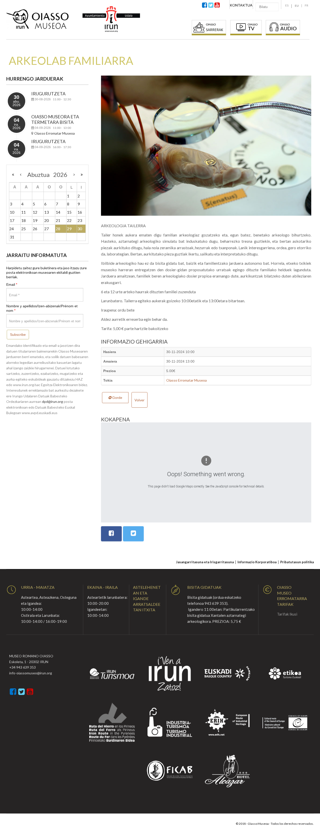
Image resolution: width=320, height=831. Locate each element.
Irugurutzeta (48, 93)
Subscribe (18, 335)
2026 (60, 174)
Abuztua (40, 174)
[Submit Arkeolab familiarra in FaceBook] (111, 533)
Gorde (116, 398)
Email (12, 284)
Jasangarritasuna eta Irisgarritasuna (205, 562)
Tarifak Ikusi (287, 614)
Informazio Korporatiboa (257, 562)
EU (297, 6)
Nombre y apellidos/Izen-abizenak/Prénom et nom (42, 308)
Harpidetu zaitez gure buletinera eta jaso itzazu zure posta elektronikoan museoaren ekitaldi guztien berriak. (46, 272)
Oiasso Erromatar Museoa (186, 380)
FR (306, 5)
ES (286, 5)
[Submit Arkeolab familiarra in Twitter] (133, 533)
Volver (139, 400)
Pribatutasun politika (297, 562)
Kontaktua (241, 5)
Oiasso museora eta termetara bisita (55, 119)
